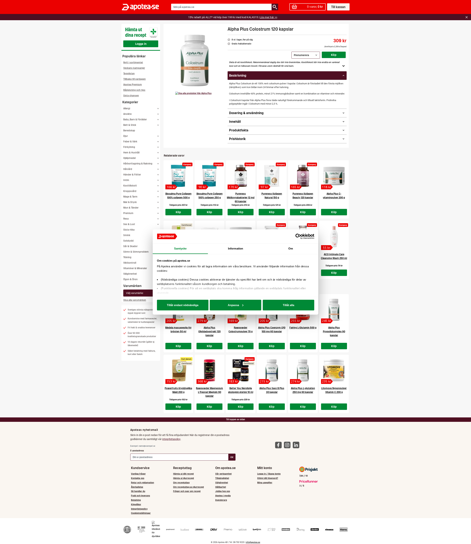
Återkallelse (137, 487)
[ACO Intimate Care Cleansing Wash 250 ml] (334, 236)
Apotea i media (223, 495)
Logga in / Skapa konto (269, 473)
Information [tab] (235, 248)
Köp (334, 55)
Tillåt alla (288, 304)
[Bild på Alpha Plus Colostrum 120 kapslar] (194, 60)
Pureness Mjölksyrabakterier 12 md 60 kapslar (240, 197)
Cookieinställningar (141, 513)
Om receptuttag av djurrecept (188, 487)
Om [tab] (290, 248)
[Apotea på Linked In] (297, 444)
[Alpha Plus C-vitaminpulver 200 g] (334, 176)
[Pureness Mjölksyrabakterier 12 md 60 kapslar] (240, 176)
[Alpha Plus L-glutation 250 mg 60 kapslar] (303, 370)
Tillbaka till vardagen (134, 79)
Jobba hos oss (222, 491)
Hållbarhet (220, 487)
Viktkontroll (129, 262)
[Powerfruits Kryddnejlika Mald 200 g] (178, 370)
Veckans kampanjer (134, 68)
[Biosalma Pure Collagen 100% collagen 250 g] (209, 176)
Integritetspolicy (139, 508)
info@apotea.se (253, 542)
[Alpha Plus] (193, 93)
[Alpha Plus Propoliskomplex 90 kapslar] (334, 310)
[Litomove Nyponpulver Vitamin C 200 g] (334, 370)
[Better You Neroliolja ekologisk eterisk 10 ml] (240, 370)
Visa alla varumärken (134, 300)
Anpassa (233, 304)
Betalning (136, 500)
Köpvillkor (136, 504)
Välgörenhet (130, 273)
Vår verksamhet (223, 473)
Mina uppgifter (264, 482)
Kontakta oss (137, 478)
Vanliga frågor (138, 473)
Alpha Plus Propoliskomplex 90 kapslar (334, 331)
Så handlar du (138, 491)
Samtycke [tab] (180, 248)
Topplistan (129, 73)
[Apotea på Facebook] (279, 444)
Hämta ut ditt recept (183, 473)
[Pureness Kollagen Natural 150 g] (271, 176)
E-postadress (137, 450)
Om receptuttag (181, 482)
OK (231, 457)
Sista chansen (131, 95)
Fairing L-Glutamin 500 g (302, 327)
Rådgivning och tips (134, 90)
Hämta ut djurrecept (183, 478)
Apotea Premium (132, 84)
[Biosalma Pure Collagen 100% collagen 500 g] (178, 176)
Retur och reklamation (142, 482)
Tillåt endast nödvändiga (182, 304)
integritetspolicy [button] (171, 439)
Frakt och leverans (140, 495)
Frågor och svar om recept (187, 491)
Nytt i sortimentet (133, 62)
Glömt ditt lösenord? (267, 478)
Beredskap (129, 130)
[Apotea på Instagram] (288, 444)
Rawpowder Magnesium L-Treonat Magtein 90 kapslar (209, 392)
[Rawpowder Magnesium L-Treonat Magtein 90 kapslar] (209, 370)
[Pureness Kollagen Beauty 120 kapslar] (303, 176)
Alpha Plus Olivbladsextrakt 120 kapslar (209, 331)
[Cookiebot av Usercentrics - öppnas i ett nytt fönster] (298, 236)
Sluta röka (128, 229)
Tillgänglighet (222, 478)
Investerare (221, 500)
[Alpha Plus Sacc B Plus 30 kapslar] (271, 370)
